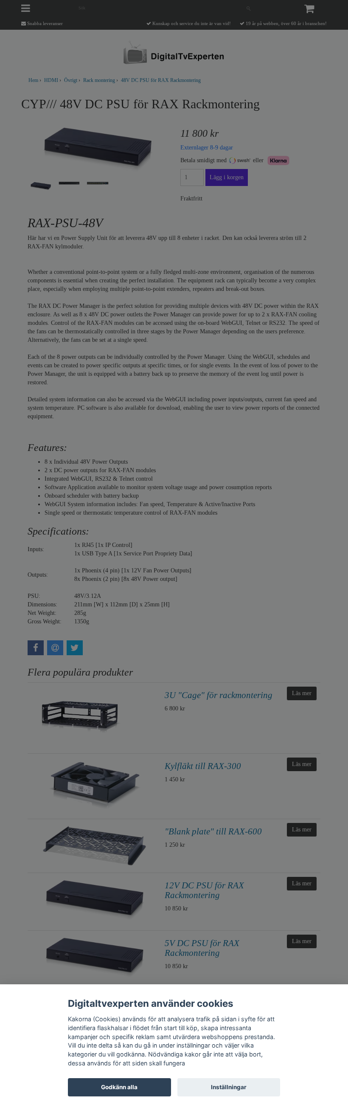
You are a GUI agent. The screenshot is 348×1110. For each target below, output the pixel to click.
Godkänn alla (119, 1087)
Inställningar (229, 1087)
